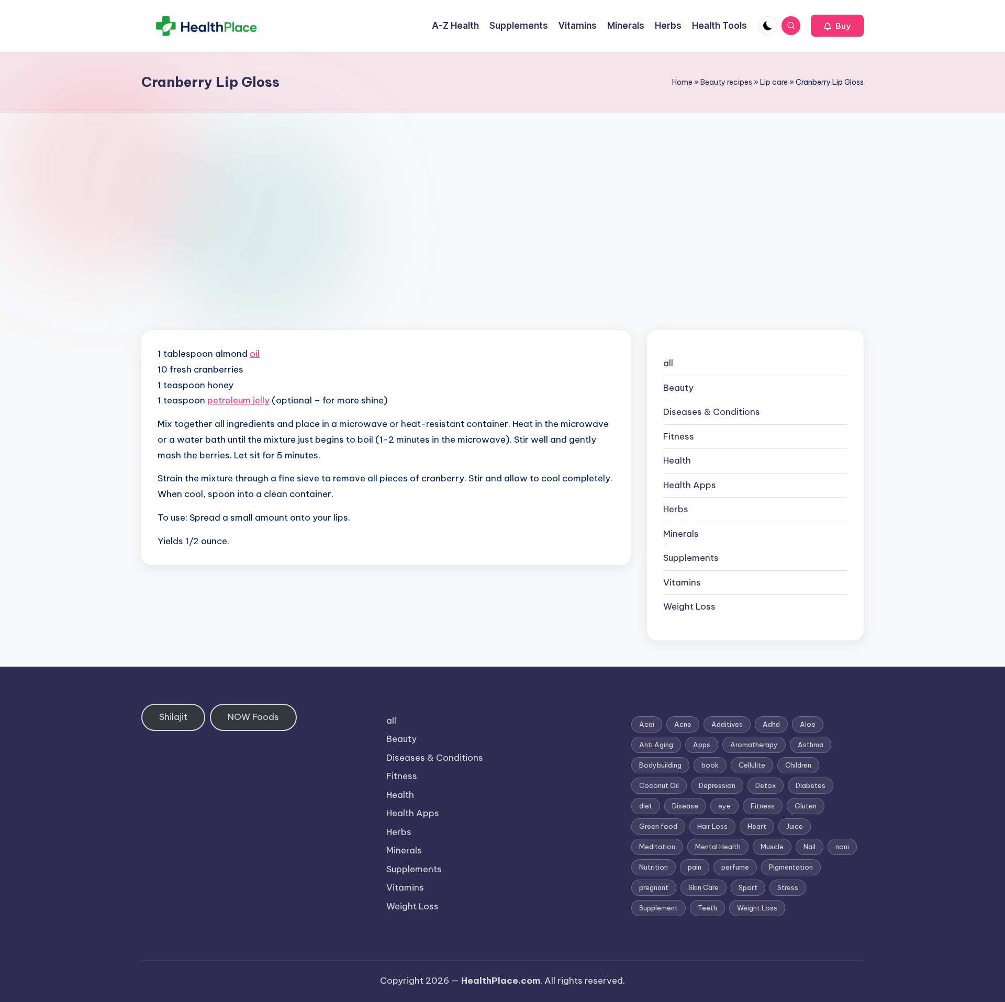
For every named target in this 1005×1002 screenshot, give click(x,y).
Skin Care (703, 887)
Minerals (681, 533)
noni (842, 846)
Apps (701, 744)
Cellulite (752, 765)
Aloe (808, 724)
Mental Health (718, 846)
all (668, 363)
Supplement (658, 908)
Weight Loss (689, 606)
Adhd (771, 724)
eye (724, 806)
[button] (837, 26)
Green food (658, 826)
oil (255, 353)
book (710, 765)
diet (645, 806)
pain (694, 867)
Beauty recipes (726, 82)
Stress (787, 887)
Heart (756, 826)
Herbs (675, 509)
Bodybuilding (660, 765)
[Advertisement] (502, 191)
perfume (735, 867)
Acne (682, 724)
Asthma (810, 744)
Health (677, 460)
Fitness (678, 436)
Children (798, 765)
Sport (748, 887)
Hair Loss (712, 826)
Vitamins (682, 582)
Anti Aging (656, 744)
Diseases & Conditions (711, 412)
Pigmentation (791, 867)
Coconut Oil (659, 785)
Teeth (707, 908)
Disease (685, 806)
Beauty (678, 387)
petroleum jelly (238, 400)
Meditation (657, 846)
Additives (727, 724)
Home (682, 82)
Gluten (806, 806)
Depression (717, 785)
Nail (809, 846)
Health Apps (689, 485)
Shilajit (173, 717)
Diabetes (810, 785)
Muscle (772, 846)
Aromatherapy (754, 744)
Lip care (774, 82)
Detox (765, 785)
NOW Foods (253, 717)
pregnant (653, 887)
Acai (646, 724)
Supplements (691, 558)
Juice (794, 826)
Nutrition (653, 867)
